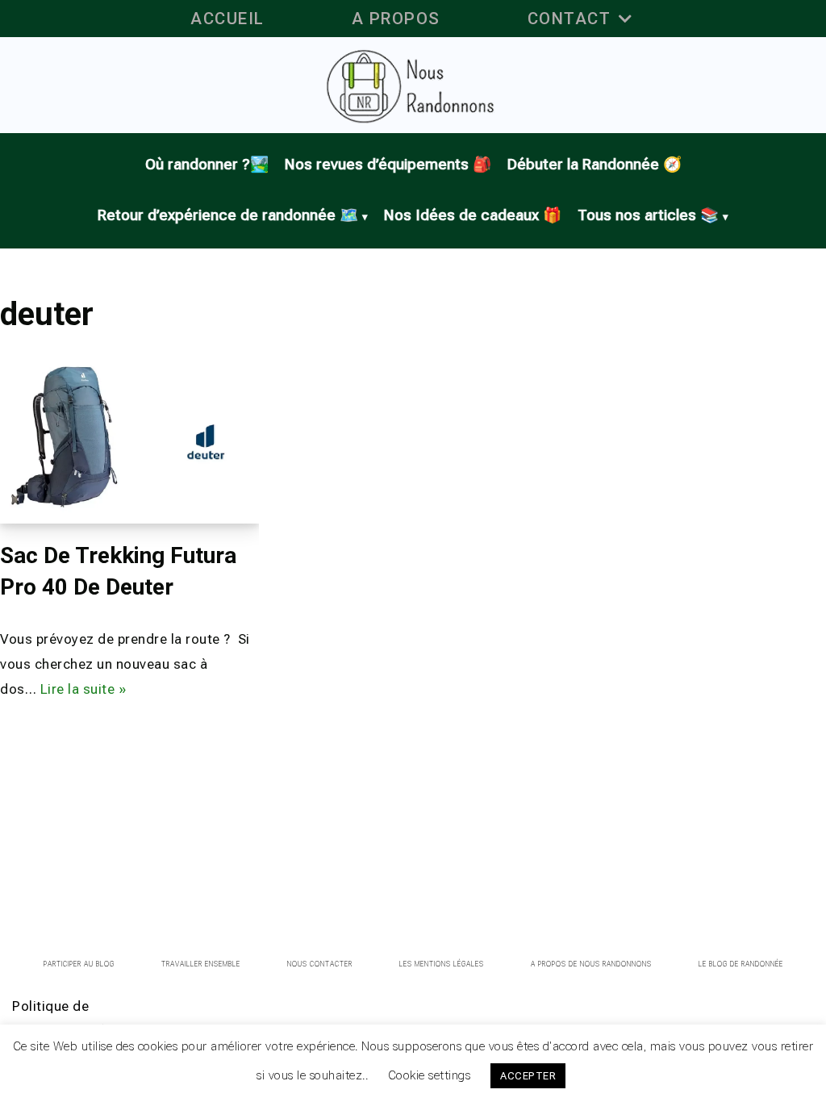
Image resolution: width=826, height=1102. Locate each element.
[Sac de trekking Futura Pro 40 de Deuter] (129, 440)
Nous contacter (320, 964)
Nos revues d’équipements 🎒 (388, 164)
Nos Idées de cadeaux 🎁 (472, 215)
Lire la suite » (83, 689)
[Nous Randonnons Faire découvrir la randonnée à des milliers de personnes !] (413, 85)
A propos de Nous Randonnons (591, 964)
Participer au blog (79, 964)
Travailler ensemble (200, 964)
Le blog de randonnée (741, 964)
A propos (396, 18)
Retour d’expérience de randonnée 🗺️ (228, 215)
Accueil (227, 18)
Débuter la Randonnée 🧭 (594, 164)
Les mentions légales (441, 964)
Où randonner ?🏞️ (207, 164)
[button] (625, 18)
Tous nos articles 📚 (648, 215)
